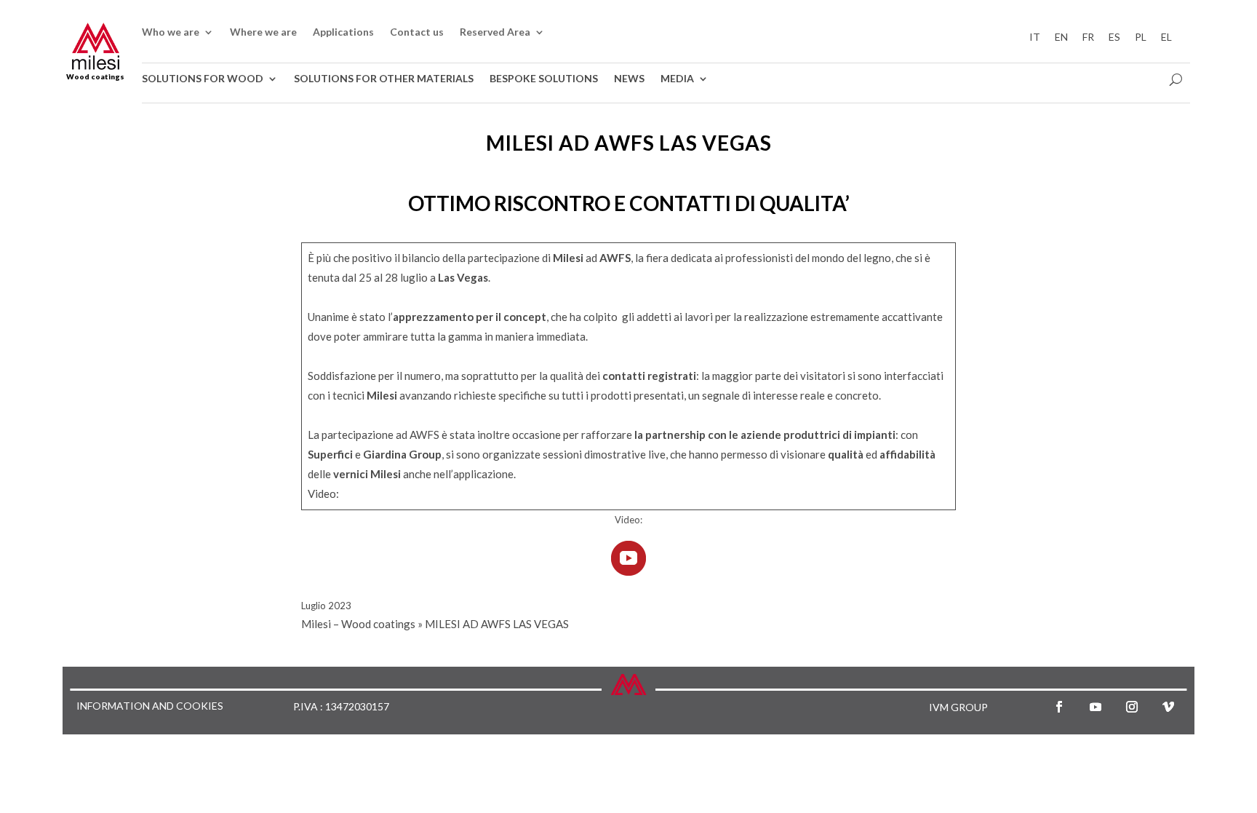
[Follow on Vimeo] (1168, 706)
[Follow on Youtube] (1095, 706)
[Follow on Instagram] (1132, 706)
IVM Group (958, 707)
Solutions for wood (202, 79)
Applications (343, 32)
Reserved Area (495, 32)
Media (677, 79)
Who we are (170, 32)
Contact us (417, 32)
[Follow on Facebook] (1059, 706)
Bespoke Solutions (544, 79)
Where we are (263, 32)
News (629, 79)
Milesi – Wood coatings (358, 623)
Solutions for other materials (384, 79)
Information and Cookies (149, 706)
